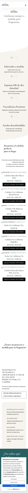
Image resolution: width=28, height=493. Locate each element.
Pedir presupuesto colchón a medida (12, 394)
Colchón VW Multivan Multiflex (14, 210)
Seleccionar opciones (14, 184)
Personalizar (14, 479)
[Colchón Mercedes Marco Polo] (14, 172)
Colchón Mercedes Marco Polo (14, 176)
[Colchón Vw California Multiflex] (14, 236)
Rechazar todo (13, 482)
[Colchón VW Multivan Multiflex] (14, 205)
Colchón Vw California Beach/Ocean (14, 193)
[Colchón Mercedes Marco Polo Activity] (12, 267)
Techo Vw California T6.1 (14, 225)
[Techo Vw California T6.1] (14, 222)
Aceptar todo (14, 485)
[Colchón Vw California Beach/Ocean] (13, 188)
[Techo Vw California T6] (14, 252)
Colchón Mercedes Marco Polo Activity (14, 271)
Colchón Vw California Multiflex (14, 240)
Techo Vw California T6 (14, 256)
